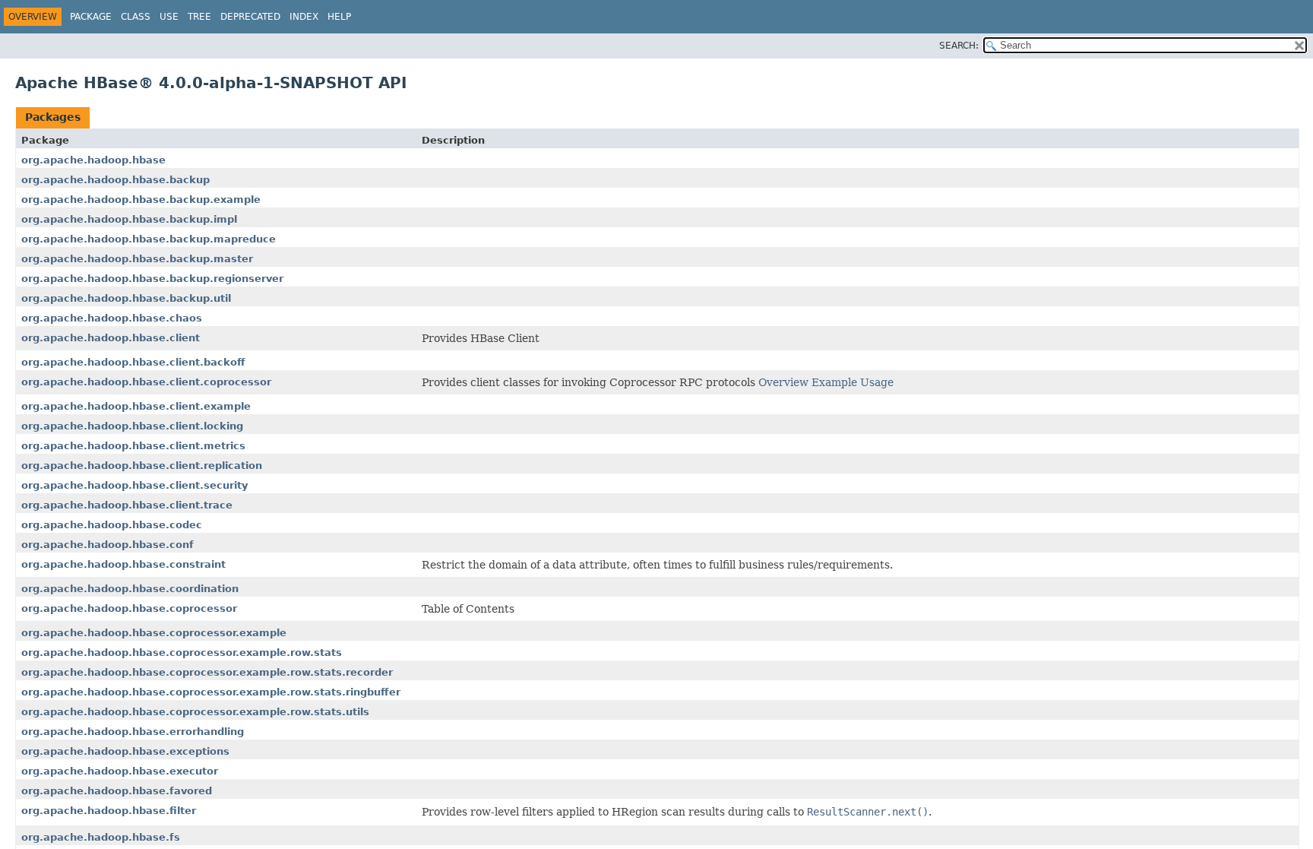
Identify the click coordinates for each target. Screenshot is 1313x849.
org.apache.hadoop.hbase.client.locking (132, 426)
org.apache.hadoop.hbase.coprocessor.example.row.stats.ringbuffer (210, 692)
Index (303, 16)
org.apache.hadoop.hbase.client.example (136, 406)
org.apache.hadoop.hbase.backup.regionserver (152, 278)
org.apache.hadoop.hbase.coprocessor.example (153, 632)
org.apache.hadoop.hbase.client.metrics (133, 445)
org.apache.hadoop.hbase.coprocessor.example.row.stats (181, 652)
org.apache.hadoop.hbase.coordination (130, 588)
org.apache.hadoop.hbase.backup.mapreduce (148, 239)
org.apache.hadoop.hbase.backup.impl (129, 219)
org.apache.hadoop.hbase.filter (108, 810)
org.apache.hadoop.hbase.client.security (134, 485)
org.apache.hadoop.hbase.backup (115, 179)
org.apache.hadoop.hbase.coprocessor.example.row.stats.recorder (207, 672)
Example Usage (853, 382)
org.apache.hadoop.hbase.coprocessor (129, 608)
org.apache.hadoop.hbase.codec (111, 525)
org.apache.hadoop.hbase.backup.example (141, 199)
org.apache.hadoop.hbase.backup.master (137, 259)
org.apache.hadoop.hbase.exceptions (125, 751)
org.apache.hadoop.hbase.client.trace (127, 505)
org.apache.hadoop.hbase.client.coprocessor (146, 382)
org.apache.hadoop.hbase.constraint (123, 564)
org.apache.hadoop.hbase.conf (107, 544)
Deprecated (250, 16)
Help (339, 16)
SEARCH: (959, 45)
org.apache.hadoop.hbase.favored (116, 791)
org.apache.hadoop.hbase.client (110, 338)
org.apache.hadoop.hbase (93, 160)
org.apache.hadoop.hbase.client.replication (141, 465)
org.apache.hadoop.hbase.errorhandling (132, 731)
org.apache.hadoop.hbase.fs (100, 837)
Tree (199, 16)
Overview (783, 382)
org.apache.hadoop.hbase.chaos (111, 318)
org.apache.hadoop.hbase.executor (119, 771)
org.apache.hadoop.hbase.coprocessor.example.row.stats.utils (195, 712)
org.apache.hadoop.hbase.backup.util (126, 298)
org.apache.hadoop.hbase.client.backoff (133, 362)
